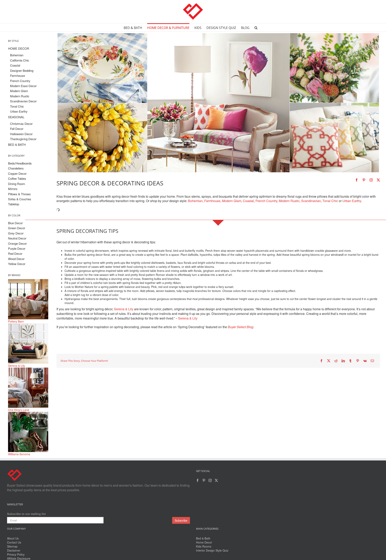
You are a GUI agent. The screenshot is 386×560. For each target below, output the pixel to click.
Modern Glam (231, 200)
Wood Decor (16, 259)
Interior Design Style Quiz (212, 550)
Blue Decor (15, 223)
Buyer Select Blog (240, 327)
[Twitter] (216, 480)
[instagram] (371, 180)
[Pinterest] (357, 360)
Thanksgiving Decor (23, 139)
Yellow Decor (16, 264)
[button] (256, 27)
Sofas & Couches (19, 199)
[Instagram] (210, 480)
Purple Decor (16, 248)
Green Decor (16, 228)
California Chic (19, 60)
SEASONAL (16, 117)
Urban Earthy (351, 200)
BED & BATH (17, 144)
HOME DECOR (18, 48)
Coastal (248, 200)
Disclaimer (13, 550)
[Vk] (365, 360)
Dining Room (16, 184)
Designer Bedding (21, 70)
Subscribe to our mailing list (26, 514)
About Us (13, 538)
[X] (328, 360)
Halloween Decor (21, 134)
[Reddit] (336, 360)
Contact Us (14, 542)
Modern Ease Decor (23, 86)
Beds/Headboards (20, 163)
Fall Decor (16, 128)
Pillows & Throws (19, 194)
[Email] (372, 360)
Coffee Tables (17, 178)
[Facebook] (321, 360)
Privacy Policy (16, 554)
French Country (266, 200)
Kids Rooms (203, 546)
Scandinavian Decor (23, 101)
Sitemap (12, 546)
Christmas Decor (21, 123)
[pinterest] (363, 180)
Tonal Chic (330, 200)
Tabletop (13, 204)
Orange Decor (17, 243)
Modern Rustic (289, 200)
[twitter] (378, 180)
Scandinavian (311, 200)
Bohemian (195, 200)
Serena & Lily (123, 309)
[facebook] (356, 180)
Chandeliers (16, 168)
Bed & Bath (203, 538)
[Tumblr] (350, 360)
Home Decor (204, 542)
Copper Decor (17, 173)
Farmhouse (212, 200)
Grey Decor (16, 233)
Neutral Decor (17, 238)
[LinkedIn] (343, 360)
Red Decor (15, 253)
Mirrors (12, 189)
